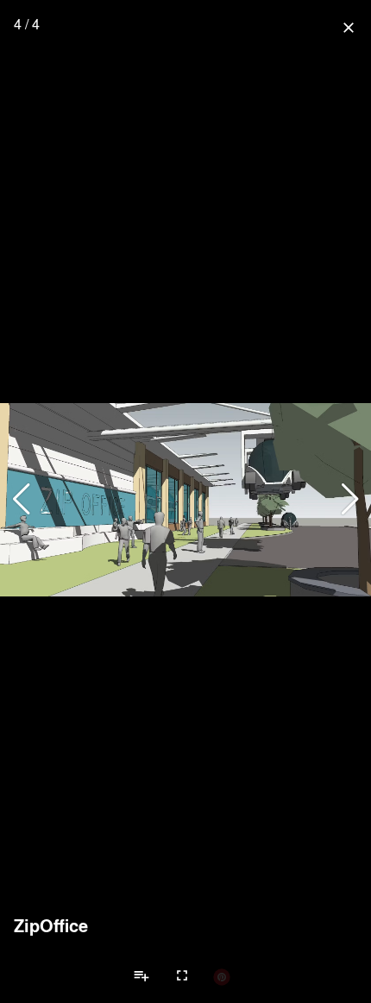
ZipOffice (51, 925)
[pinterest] (221, 976)
